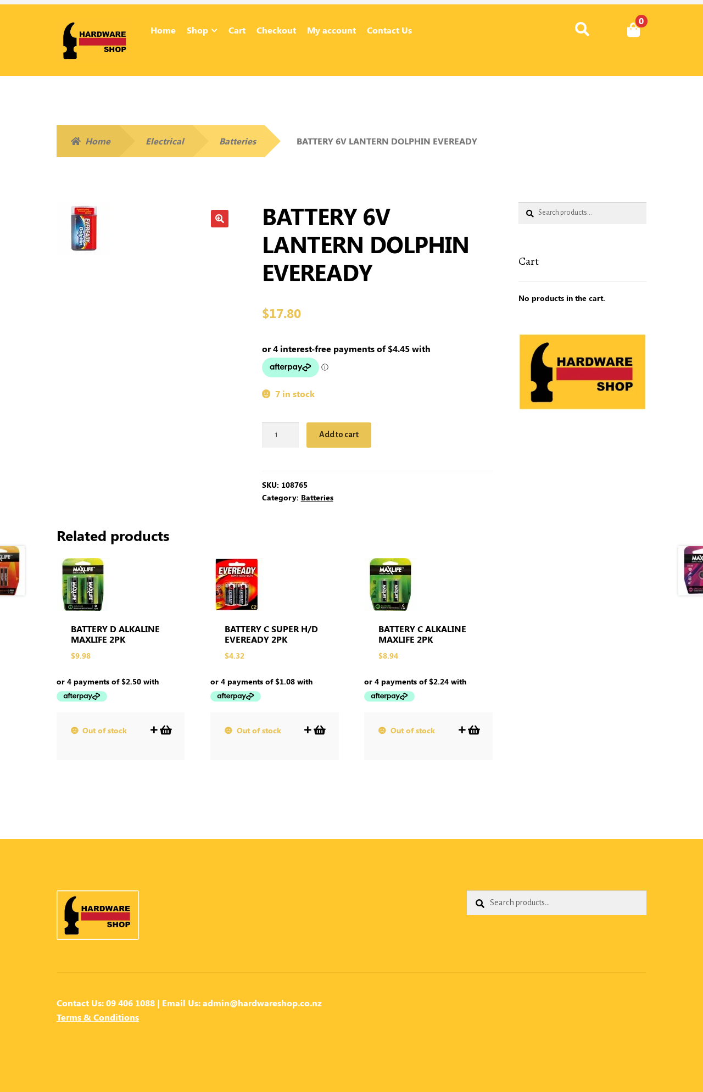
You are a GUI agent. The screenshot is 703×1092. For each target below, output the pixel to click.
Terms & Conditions (98, 1017)
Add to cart (339, 434)
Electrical (165, 141)
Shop (197, 30)
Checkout (276, 30)
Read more (165, 730)
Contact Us (389, 30)
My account (331, 30)
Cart (237, 30)
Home (163, 30)
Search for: (582, 29)
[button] (219, 218)
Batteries (237, 141)
